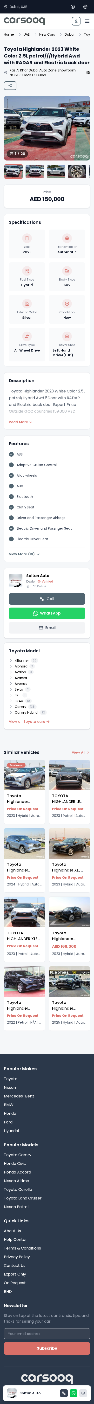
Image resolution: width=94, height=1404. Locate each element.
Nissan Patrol (16, 1207)
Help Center (15, 1239)
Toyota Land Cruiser (23, 1198)
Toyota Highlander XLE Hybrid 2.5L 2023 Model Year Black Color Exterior (69, 876)
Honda (10, 1113)
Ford (8, 1122)
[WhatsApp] (73, 1393)
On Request (15, 1283)
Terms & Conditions (22, 1248)
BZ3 (20, 695)
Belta (22, 689)
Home (9, 34)
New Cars (47, 34)
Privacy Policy (17, 1257)
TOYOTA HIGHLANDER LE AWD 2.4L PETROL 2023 (68, 804)
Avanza (21, 677)
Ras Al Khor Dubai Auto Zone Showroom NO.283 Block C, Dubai (43, 72)
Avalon (23, 672)
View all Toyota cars (27, 721)
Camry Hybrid (30, 712)
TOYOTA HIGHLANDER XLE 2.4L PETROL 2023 (23, 938)
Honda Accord (17, 1172)
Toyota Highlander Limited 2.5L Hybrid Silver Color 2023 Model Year (24, 810)
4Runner (25, 660)
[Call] (64, 1393)
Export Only (15, 1274)
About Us (12, 1231)
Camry (25, 706)
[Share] (10, 85)
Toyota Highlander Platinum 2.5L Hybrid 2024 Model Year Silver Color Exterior (23, 879)
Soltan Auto (37, 575)
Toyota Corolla (18, 1189)
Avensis (21, 683)
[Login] (76, 21)
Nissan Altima (16, 1181)
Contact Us (14, 1265)
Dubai (69, 34)
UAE (27, 34)
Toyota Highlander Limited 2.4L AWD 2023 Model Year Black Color (23, 1014)
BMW (8, 1105)
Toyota (10, 1079)
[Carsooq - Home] (24, 21)
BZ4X (22, 701)
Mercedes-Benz (19, 1096)
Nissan (10, 1087)
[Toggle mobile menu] (87, 21)
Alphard (24, 666)
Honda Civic (15, 1163)
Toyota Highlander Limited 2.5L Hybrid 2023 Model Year (63, 944)
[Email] (83, 1393)
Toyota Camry (17, 1155)
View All (78, 752)
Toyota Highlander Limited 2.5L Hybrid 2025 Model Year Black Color (69, 1017)
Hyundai (11, 1131)
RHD (8, 1291)
